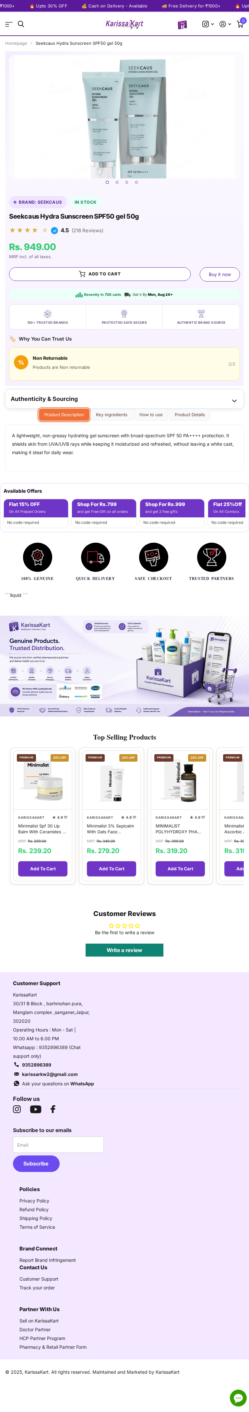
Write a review (124, 950)
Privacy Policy (34, 1200)
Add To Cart (43, 868)
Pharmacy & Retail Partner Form (53, 1347)
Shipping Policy (35, 1218)
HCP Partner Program (42, 1338)
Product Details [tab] (190, 414)
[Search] (21, 24)
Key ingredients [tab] (111, 414)
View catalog (9, 24)
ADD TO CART (105, 273)
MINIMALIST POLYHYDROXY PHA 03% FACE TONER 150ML (176, 829)
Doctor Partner (35, 1329)
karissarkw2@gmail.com (50, 1074)
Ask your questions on (58, 1083)
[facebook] (53, 1109)
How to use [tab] (151, 414)
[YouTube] (35, 1109)
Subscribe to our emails (42, 1130)
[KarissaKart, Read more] (208, 24)
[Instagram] (17, 1109)
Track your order (37, 1287)
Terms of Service (37, 1227)
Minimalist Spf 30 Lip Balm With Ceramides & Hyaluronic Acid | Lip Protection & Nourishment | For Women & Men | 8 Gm (41, 829)
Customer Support (38, 1279)
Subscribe (36, 1163)
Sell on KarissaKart (39, 1320)
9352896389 (36, 1065)
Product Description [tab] (64, 414)
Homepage (16, 43)
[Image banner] (124, 666)
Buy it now (220, 274)
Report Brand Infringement (47, 1260)
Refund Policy (34, 1209)
